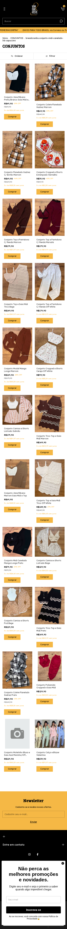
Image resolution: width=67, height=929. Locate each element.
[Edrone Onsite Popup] (33, 464)
